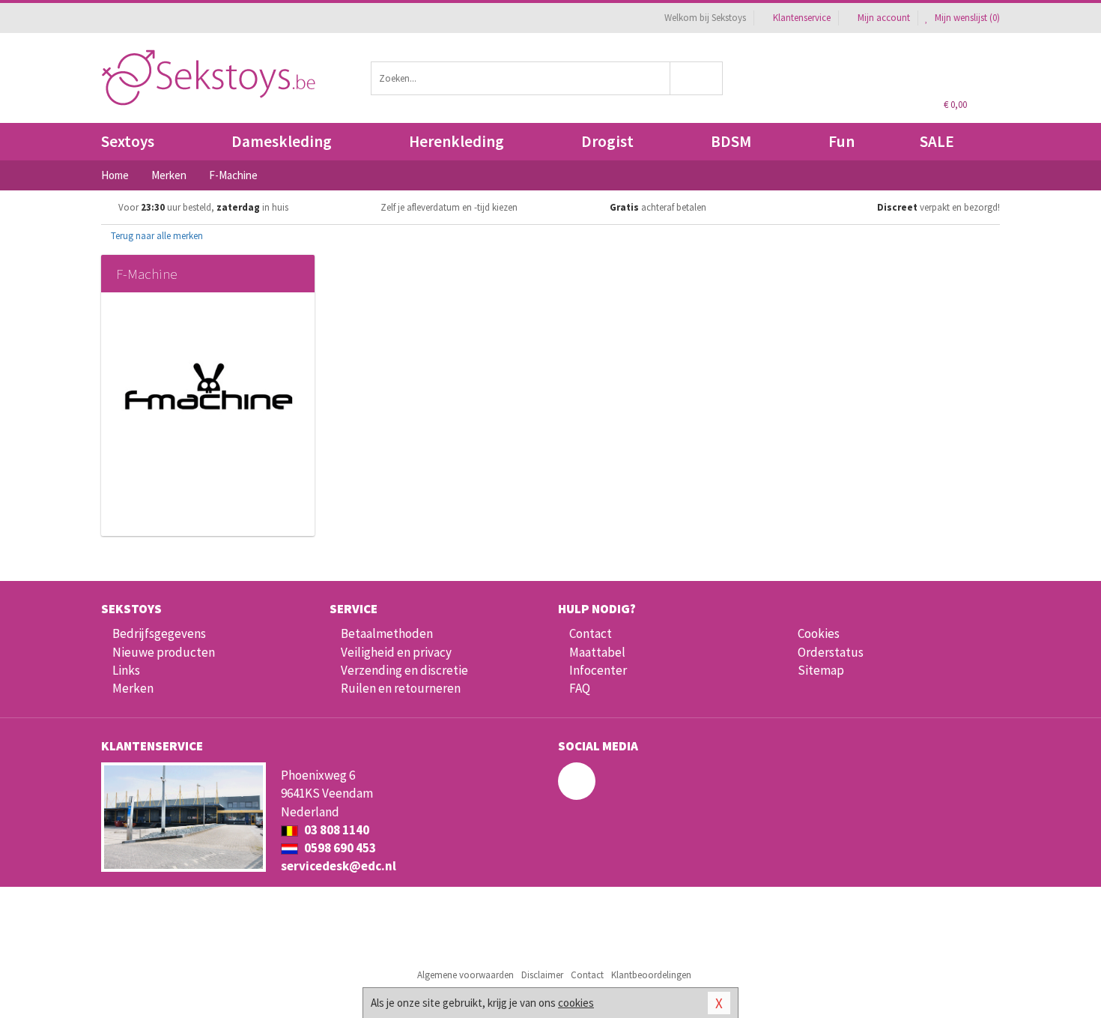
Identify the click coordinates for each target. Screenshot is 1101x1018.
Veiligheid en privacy (396, 652)
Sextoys (127, 141)
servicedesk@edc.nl (338, 866)
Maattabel (597, 652)
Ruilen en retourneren (401, 688)
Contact (590, 633)
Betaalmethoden (387, 633)
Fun (841, 141)
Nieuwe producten (163, 652)
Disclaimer (542, 975)
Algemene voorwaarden (465, 975)
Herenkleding (456, 141)
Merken (133, 688)
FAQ (579, 688)
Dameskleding (281, 141)
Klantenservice (802, 17)
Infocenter (598, 670)
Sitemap (821, 670)
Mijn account (884, 17)
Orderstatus (831, 652)
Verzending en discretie (404, 670)
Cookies (819, 633)
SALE (937, 141)
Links (126, 670)
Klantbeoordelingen (651, 975)
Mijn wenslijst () (966, 17)
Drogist (607, 141)
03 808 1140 (335, 830)
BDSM (731, 141)
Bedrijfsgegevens (159, 633)
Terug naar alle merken (156, 235)
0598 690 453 (339, 848)
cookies (576, 1003)
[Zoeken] (697, 78)
